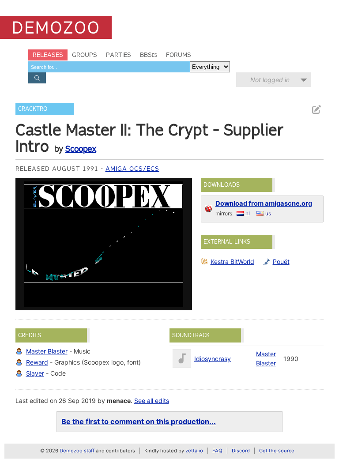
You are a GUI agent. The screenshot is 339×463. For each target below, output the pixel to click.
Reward (37, 362)
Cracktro (32, 109)
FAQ (217, 451)
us (268, 213)
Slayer (35, 373)
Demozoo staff (77, 451)
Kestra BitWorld (232, 261)
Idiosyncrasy (212, 358)
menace (119, 400)
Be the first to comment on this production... (138, 421)
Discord (241, 451)
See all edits (151, 400)
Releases (48, 55)
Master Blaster (47, 351)
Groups (84, 55)
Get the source (276, 451)
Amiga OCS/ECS (132, 169)
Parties (118, 55)
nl (247, 213)
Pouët (281, 261)
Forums (178, 55)
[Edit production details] (316, 109)
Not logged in (270, 79)
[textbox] (109, 66)
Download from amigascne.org (263, 203)
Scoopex (80, 148)
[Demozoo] (56, 27)
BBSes (148, 55)
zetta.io (194, 451)
